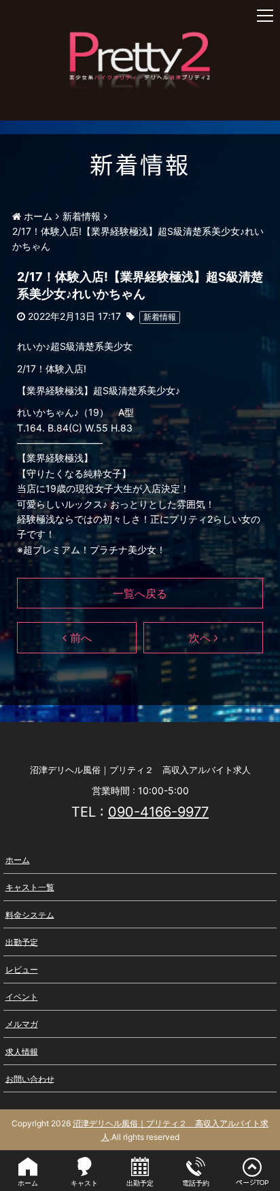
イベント (21, 997)
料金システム (29, 914)
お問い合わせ (29, 1078)
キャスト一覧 (29, 887)
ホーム (17, 860)
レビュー (21, 969)
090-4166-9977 (158, 812)
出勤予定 (21, 941)
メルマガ (21, 1024)
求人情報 (21, 1051)
